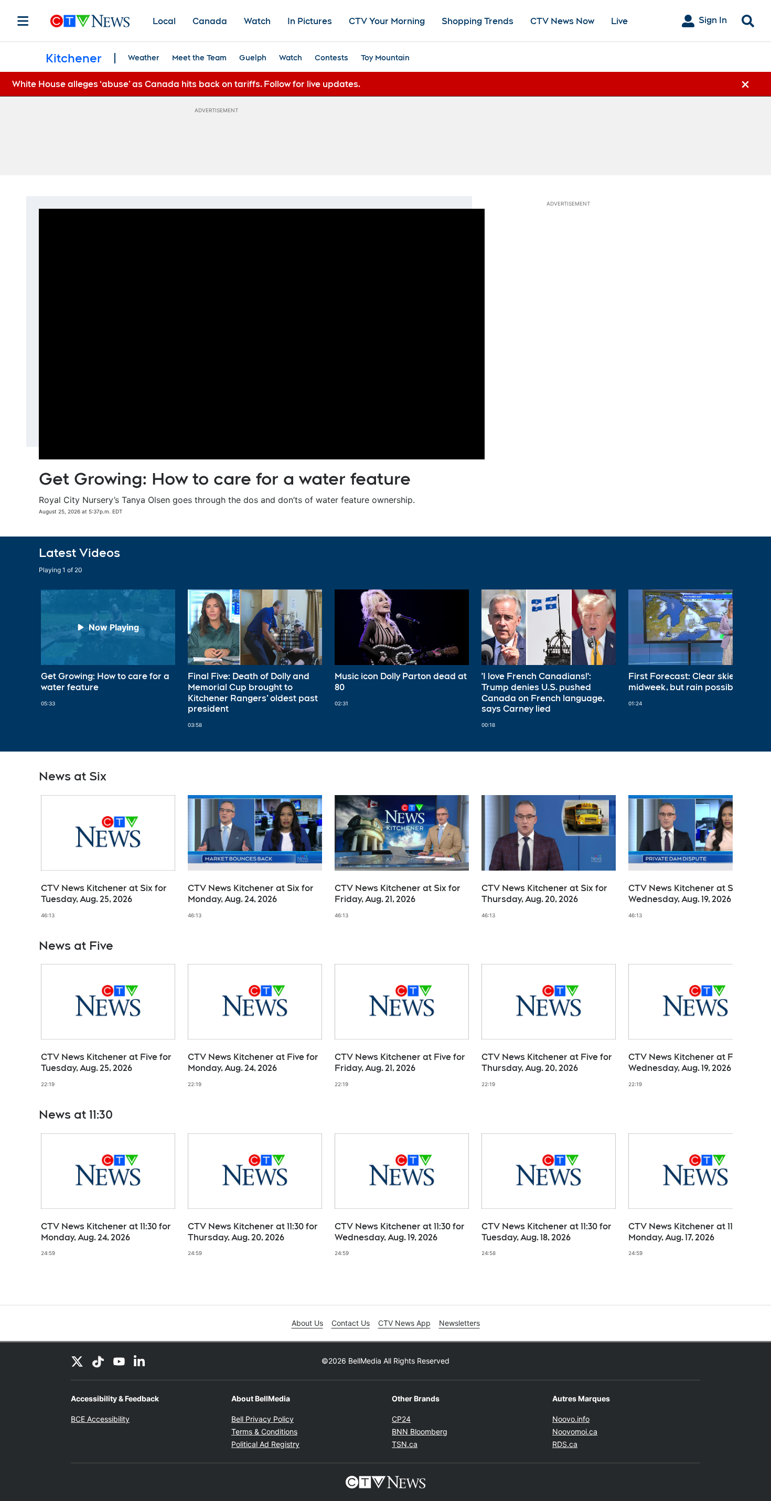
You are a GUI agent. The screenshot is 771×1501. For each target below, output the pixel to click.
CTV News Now (562, 21)
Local (164, 21)
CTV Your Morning (387, 21)
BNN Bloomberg (419, 1431)
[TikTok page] (98, 1361)
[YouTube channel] (119, 1361)
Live (619, 21)
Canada (209, 21)
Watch (257, 21)
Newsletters (459, 1322)
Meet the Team (199, 57)
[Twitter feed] (77, 1361)
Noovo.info (571, 1418)
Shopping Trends (477, 21)
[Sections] (23, 20)
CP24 (401, 1418)
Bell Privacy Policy (262, 1418)
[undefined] (108, 648)
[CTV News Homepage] (90, 21)
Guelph (252, 57)
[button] (712, 659)
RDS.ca (564, 1444)
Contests (331, 57)
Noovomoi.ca (574, 1431)
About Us (307, 1322)
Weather (143, 57)
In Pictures (309, 21)
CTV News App (404, 1322)
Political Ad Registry (265, 1444)
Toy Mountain (385, 57)
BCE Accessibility (100, 1418)
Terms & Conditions (264, 1431)
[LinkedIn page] (140, 1361)
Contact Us (350, 1322)
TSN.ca (404, 1444)
